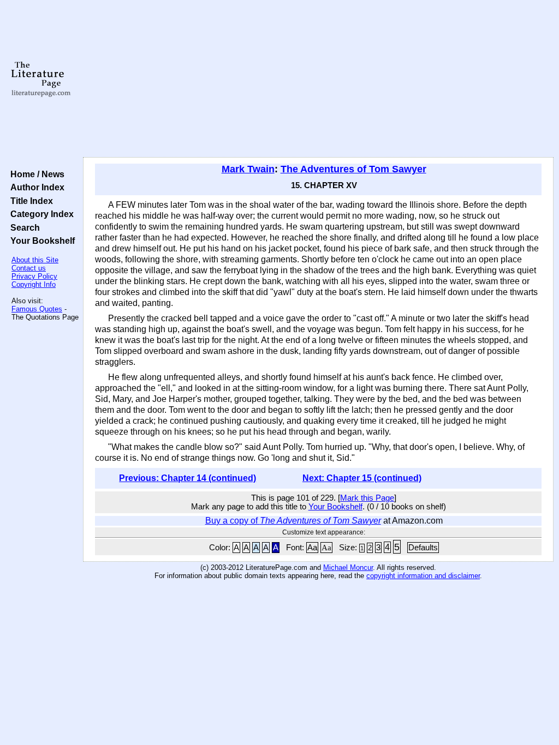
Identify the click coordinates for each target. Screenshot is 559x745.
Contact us (28, 268)
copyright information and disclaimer (423, 576)
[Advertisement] (318, 79)
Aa (312, 547)
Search (23, 227)
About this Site (34, 260)
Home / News (35, 174)
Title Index (29, 201)
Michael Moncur (348, 567)
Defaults (423, 547)
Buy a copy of (293, 520)
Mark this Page (367, 498)
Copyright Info (33, 284)
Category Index (40, 214)
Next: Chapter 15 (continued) (361, 478)
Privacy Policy (34, 276)
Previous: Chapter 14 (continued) (187, 478)
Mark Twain (248, 169)
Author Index (35, 187)
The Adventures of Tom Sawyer (353, 169)
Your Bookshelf (40, 240)
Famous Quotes (36, 309)
